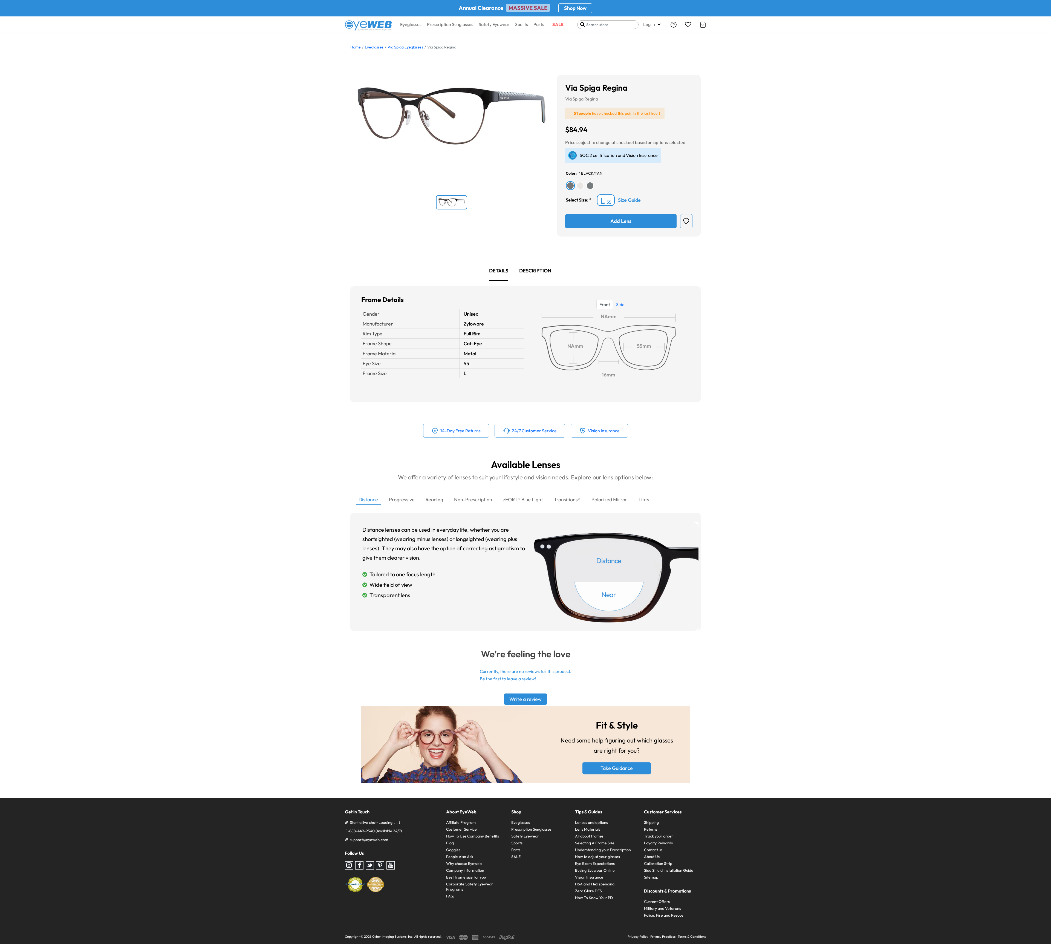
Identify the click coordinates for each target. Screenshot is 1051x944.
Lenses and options (591, 822)
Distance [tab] (368, 499)
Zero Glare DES (588, 890)
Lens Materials (587, 829)
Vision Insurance (589, 877)
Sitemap (651, 877)
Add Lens (620, 221)
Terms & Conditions (692, 936)
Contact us (653, 849)
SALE (558, 24)
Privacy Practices (662, 936)
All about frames (589, 836)
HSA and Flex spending (594, 884)
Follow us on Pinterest (380, 865)
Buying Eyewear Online (595, 870)
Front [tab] (604, 304)
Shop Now (575, 8)
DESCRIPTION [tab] (535, 270)
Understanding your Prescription (603, 849)
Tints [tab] (643, 499)
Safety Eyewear (494, 24)
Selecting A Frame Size (594, 843)
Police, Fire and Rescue (663, 915)
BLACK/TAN (591, 173)
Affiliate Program (461, 822)
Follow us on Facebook (359, 865)
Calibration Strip (658, 863)
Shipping (651, 822)
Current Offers (657, 901)
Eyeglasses (410, 24)
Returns (650, 829)
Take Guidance (616, 768)
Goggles (453, 849)
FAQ (450, 896)
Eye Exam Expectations (595, 863)
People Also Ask (459, 856)
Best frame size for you (466, 877)
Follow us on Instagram (349, 865)
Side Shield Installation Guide (668, 870)
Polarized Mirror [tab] (609, 499)
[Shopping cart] (702, 24)
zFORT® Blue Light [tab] (523, 499)
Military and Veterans (662, 908)
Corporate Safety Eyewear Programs (469, 887)
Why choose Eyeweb (464, 863)
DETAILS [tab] (498, 270)
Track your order (658, 836)
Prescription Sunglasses (450, 24)
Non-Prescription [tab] (473, 499)
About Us (652, 856)
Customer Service (461, 829)
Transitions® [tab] (567, 499)
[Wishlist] (688, 24)
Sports (521, 24)
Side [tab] (620, 304)
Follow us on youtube (390, 865)
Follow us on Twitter (370, 865)
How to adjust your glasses (597, 856)
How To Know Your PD (594, 897)
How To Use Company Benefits (472, 836)
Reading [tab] (434, 499)
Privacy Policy (638, 936)
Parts (538, 24)
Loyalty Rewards (658, 843)
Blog (450, 843)
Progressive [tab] (402, 499)
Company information (465, 870)
